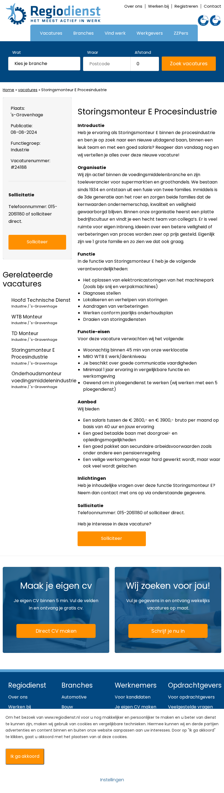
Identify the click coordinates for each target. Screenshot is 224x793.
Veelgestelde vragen (190, 707)
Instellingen (112, 780)
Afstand (143, 52)
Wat (16, 52)
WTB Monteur (34, 319)
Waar (92, 52)
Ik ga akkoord (24, 756)
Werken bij (158, 6)
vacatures (27, 90)
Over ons (133, 6)
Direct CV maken (56, 631)
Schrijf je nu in (168, 631)
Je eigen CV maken (135, 707)
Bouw (67, 707)
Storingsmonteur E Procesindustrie (34, 356)
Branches (83, 33)
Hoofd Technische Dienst (40, 303)
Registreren (186, 6)
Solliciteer (111, 538)
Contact (212, 6)
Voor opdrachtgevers (191, 697)
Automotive (74, 697)
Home (8, 90)
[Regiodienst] (53, 14)
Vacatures (51, 33)
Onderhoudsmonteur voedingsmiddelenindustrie (43, 379)
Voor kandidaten (133, 697)
